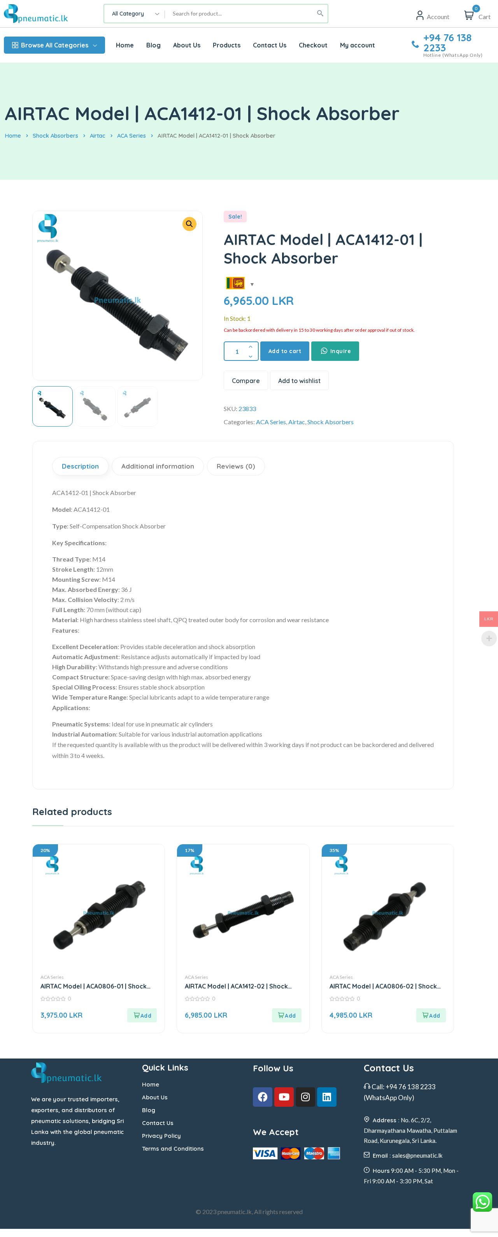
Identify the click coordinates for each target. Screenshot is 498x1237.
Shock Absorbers (55, 135)
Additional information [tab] (157, 466)
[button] (189, 224)
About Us (155, 1097)
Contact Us (158, 1123)
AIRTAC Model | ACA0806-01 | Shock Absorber (93, 986)
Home (13, 135)
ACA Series (131, 135)
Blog (148, 1110)
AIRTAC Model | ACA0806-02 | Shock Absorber (383, 986)
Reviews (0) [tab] (236, 466)
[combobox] (134, 14)
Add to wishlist (299, 381)
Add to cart (285, 351)
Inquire (339, 351)
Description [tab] (80, 466)
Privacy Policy (161, 1135)
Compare (246, 381)
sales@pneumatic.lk (417, 1155)
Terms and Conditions (173, 1148)
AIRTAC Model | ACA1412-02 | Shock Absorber (236, 986)
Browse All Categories (54, 45)
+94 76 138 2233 (447, 43)
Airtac (97, 135)
